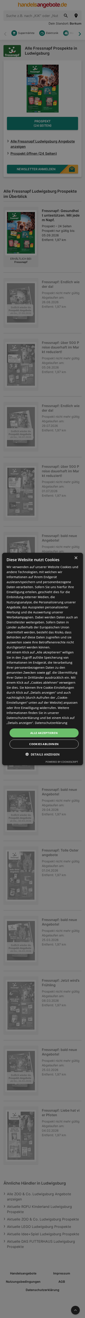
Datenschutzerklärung (51, 722)
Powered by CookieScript (62, 761)
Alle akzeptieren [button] (44, 733)
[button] (43, 754)
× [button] (75, 557)
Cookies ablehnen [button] (44, 744)
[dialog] (42, 659)
